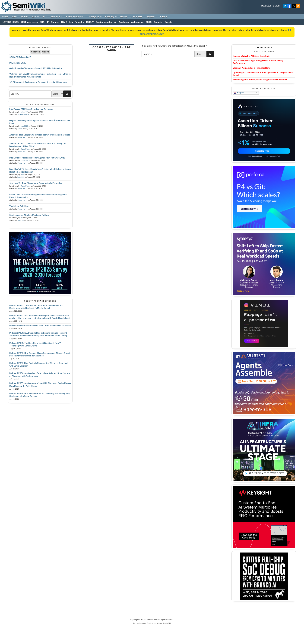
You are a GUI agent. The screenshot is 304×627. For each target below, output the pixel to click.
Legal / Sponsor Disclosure (144, 623)
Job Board (136, 16)
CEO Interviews (29, 22)
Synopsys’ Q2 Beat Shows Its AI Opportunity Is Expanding (35, 183)
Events (168, 22)
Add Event (35, 52)
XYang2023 (25, 160)
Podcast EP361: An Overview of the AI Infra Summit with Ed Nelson (40, 325)
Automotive (137, 22)
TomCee (20, 220)
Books (123, 16)
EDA (34, 16)
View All (45, 52)
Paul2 (23, 175)
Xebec (19, 129)
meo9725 (24, 126)
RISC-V (90, 22)
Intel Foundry (76, 22)
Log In (276, 5)
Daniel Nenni (22, 137)
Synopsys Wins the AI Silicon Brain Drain (251, 56)
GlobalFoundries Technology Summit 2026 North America (35, 68)
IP (43, 16)
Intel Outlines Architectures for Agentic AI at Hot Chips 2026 (37, 158)
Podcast (150, 16)
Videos (163, 16)
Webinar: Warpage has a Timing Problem (251, 68)
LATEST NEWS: (11, 22)
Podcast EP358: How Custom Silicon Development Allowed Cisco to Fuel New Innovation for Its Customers (40, 354)
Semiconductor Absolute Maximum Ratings (29, 215)
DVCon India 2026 (17, 63)
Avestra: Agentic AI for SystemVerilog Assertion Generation (260, 79)
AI (115, 22)
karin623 (21, 177)
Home (5, 16)
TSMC (64, 22)
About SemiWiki (164, 623)
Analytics (94, 16)
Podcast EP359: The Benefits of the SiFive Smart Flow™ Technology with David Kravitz (35, 344)
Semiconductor (74, 16)
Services (55, 16)
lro (22, 218)
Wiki (14, 16)
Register (266, 5)
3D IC (149, 22)
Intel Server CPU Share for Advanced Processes (31, 109)
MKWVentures (23, 114)
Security (109, 16)
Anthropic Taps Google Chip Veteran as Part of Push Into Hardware (39, 135)
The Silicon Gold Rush (19, 206)
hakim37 (24, 112)
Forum (24, 16)
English (240, 92)
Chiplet (55, 22)
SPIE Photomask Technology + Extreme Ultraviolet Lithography (38, 82)
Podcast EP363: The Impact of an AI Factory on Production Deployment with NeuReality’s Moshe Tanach (36, 306)
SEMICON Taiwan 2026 (20, 57)
